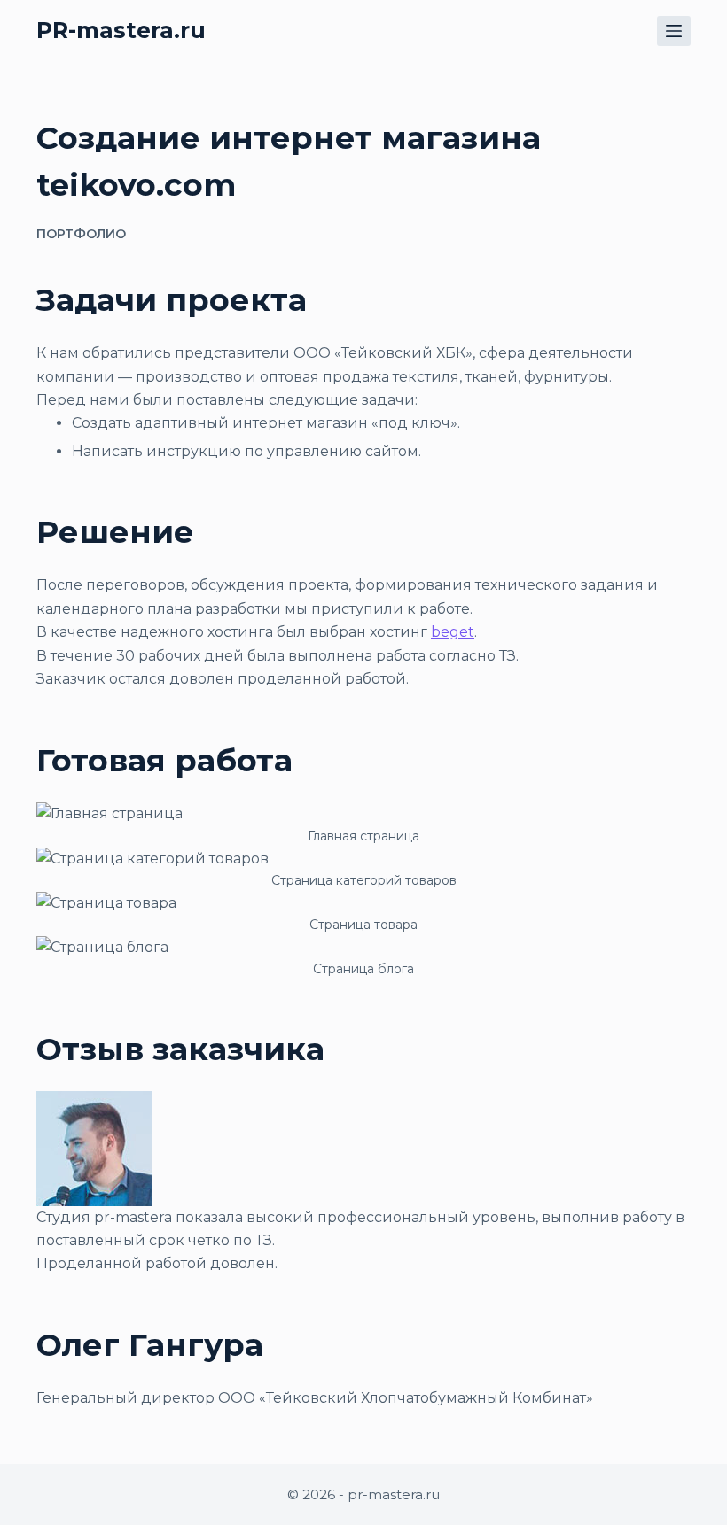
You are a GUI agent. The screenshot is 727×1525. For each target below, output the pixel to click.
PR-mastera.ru (121, 30)
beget (452, 631)
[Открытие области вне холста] (674, 31)
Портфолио (81, 234)
